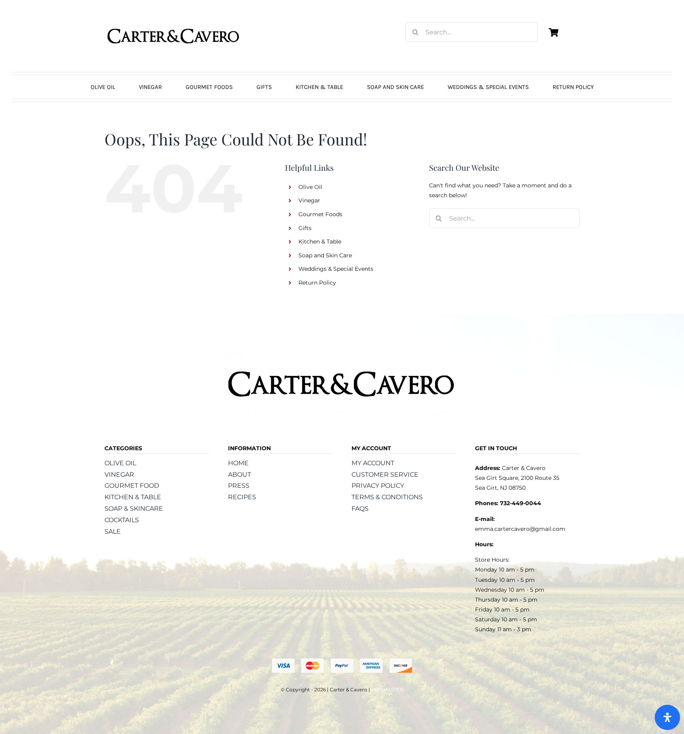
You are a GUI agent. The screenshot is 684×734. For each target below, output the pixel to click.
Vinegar (309, 200)
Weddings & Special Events (335, 268)
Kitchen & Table (319, 241)
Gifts (305, 228)
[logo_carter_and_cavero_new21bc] (173, 18)
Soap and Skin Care (325, 255)
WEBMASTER (387, 689)
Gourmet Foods (320, 214)
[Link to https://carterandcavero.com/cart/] (553, 32)
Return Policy (317, 282)
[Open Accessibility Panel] (667, 717)
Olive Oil (310, 187)
